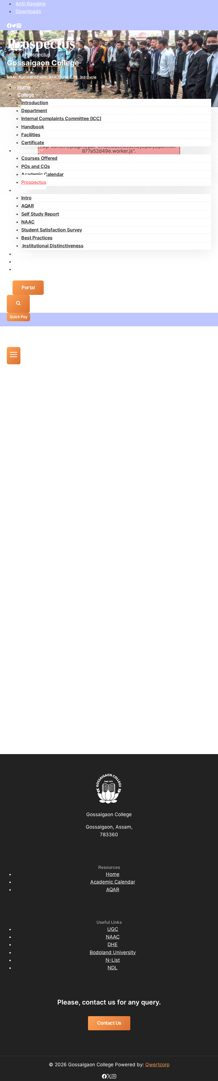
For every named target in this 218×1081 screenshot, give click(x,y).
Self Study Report (40, 214)
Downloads (28, 11)
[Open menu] (13, 355)
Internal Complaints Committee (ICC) (61, 118)
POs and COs (35, 166)
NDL (113, 968)
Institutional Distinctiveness (52, 245)
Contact (26, 269)
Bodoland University (113, 952)
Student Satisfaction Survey (51, 230)
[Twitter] (14, 26)
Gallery (25, 261)
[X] (109, 1077)
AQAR (27, 205)
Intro (26, 198)
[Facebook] (9, 26)
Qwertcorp (157, 1064)
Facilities (30, 134)
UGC (112, 929)
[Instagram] (18, 26)
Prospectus (33, 182)
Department (34, 110)
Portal (28, 287)
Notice (24, 254)
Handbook (32, 126)
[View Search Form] (18, 304)
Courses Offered (39, 158)
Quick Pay (19, 316)
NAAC (28, 222)
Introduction (34, 102)
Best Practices (37, 238)
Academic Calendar (42, 174)
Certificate (32, 142)
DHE (113, 944)
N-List (113, 960)
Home (23, 87)
